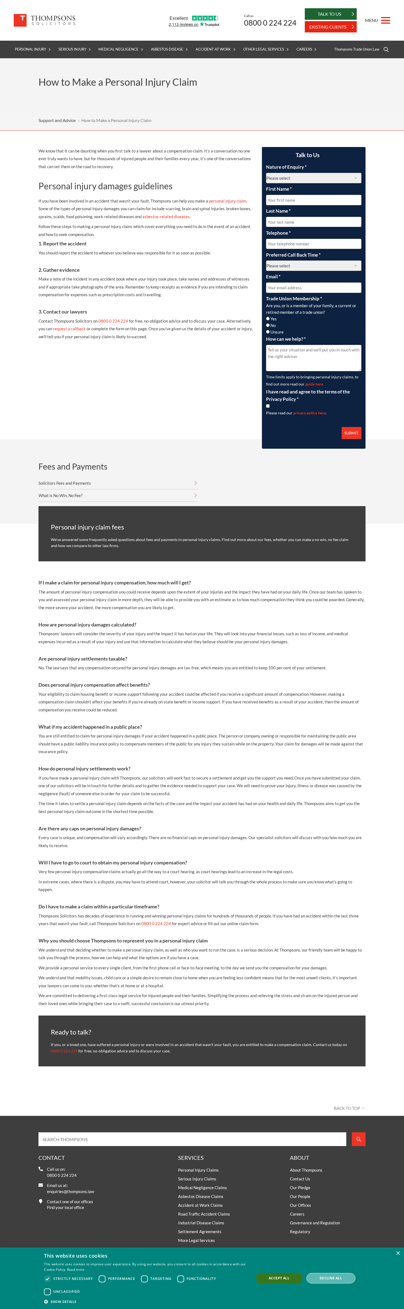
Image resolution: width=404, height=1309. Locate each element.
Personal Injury (30, 49)
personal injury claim (227, 200)
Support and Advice (57, 120)
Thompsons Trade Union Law (356, 49)
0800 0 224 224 (270, 22)
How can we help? (286, 339)
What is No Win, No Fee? (60, 495)
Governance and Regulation (315, 1222)
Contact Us (300, 1178)
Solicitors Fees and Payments (64, 483)
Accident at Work (213, 49)
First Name (279, 189)
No (273, 325)
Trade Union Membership (294, 298)
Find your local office (65, 1207)
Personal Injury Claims (198, 1169)
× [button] (398, 1253)
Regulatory (300, 1231)
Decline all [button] (331, 1278)
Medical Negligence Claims (202, 1187)
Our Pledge (300, 1187)
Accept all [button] (279, 1278)
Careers (304, 49)
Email (273, 276)
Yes (273, 318)
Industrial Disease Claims (201, 1222)
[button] (146, 1301)
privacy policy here (309, 413)
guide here (314, 384)
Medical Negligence (118, 49)
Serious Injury (72, 49)
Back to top (347, 1108)
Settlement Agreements (200, 1231)
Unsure (277, 331)
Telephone (278, 233)
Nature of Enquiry (286, 167)
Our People (300, 1196)
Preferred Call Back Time (293, 255)
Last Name (278, 211)
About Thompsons (306, 1169)
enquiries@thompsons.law (70, 1191)
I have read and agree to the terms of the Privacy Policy (308, 395)
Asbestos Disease (167, 49)
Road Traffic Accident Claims (204, 1213)
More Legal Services (196, 1240)
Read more (76, 1269)
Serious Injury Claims (197, 1178)
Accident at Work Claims (200, 1205)
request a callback (69, 328)
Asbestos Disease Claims (200, 1196)
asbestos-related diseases (166, 216)
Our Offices (300, 1205)
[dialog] (202, 1278)
